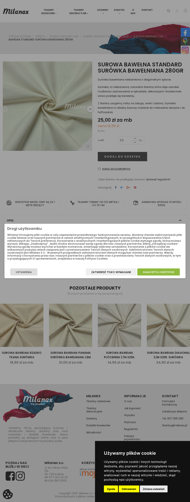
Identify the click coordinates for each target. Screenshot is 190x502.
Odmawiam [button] (129, 488)
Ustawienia (24, 272)
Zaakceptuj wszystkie (158, 272)
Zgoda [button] (111, 488)
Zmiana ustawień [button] (154, 488)
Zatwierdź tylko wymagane (111, 272)
